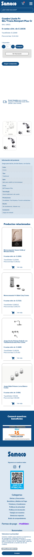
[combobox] (17, 10)
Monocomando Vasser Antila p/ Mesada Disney (14, 250)
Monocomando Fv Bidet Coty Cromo (16, 295)
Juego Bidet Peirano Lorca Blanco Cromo (15, 387)
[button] (1, 431)
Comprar (19, 46)
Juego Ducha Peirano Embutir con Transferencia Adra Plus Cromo (15, 341)
